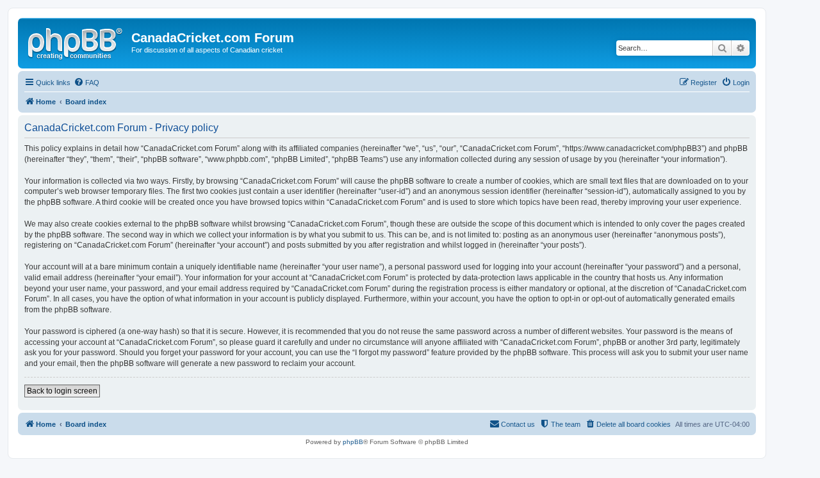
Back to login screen (62, 390)
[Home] (76, 41)
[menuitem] (86, 82)
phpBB (353, 441)
